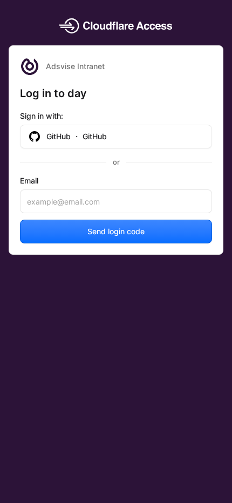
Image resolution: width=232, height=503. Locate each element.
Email (29, 180)
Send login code (116, 231)
